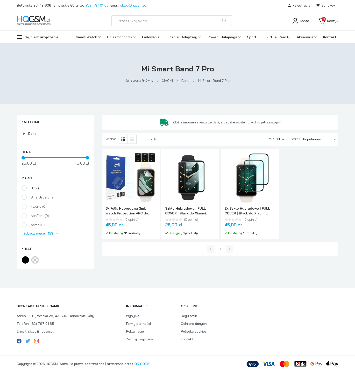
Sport (251, 37)
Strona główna (142, 80)
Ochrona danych (194, 323)
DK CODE (142, 364)
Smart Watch (86, 37)
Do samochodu (119, 37)
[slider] (23, 157)
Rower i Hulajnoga (222, 37)
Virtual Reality (278, 37)
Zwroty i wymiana (139, 339)
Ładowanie (151, 37)
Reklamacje (135, 331)
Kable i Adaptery (183, 37)
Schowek (328, 5)
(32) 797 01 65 (97, 5)
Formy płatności (138, 323)
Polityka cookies (194, 331)
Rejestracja (301, 5)
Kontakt (329, 37)
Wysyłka (132, 316)
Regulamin (189, 316)
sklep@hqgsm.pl (133, 5)
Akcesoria (305, 37)
